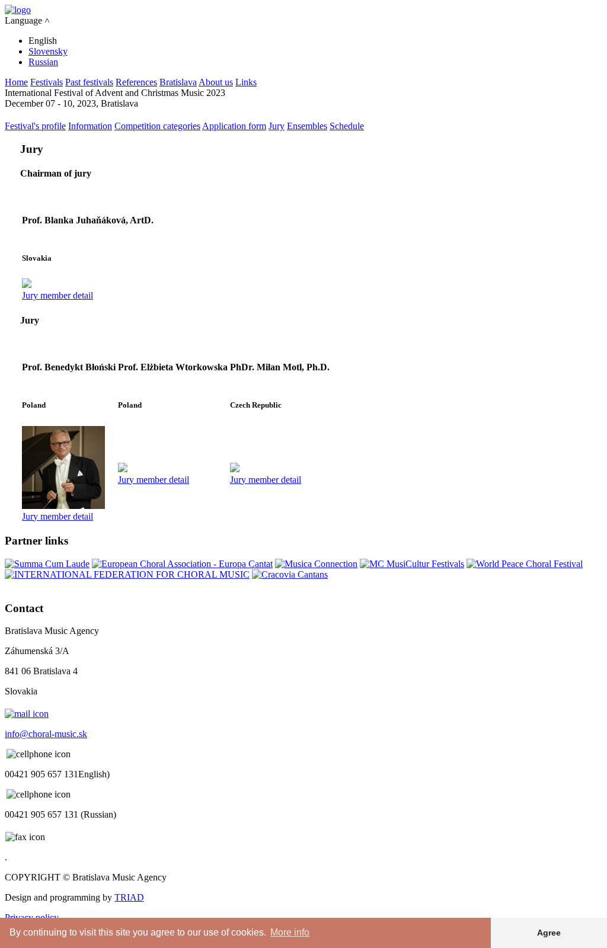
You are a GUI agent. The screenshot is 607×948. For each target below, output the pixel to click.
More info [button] (289, 932)
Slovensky (48, 51)
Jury (277, 126)
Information (90, 126)
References (136, 82)
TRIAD (129, 897)
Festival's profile (35, 126)
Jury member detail (57, 295)
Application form (234, 126)
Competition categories (157, 126)
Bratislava (178, 82)
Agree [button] (549, 932)
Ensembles (307, 126)
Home (16, 82)
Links (246, 82)
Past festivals (89, 82)
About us (216, 82)
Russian (43, 62)
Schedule (347, 126)
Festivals (46, 82)
